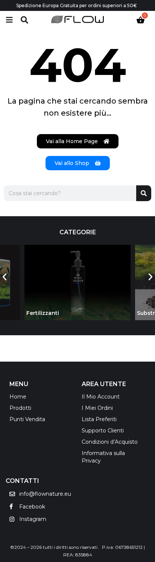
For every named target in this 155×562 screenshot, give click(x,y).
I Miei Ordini (97, 408)
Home (17, 396)
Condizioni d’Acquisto (110, 441)
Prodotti (20, 408)
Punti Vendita (27, 419)
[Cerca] (143, 193)
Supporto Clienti (103, 430)
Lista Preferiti (99, 419)
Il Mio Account (101, 396)
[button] (4, 276)
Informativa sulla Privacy (103, 457)
